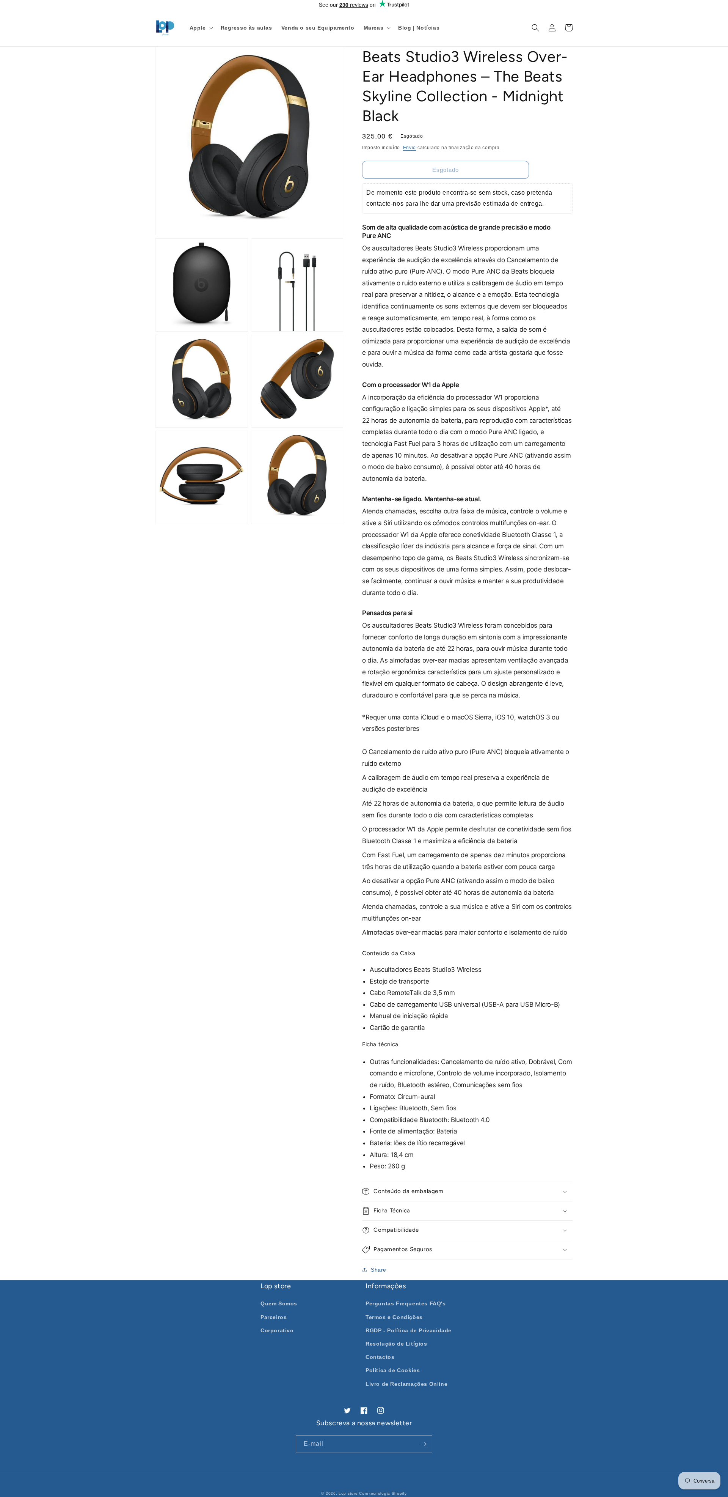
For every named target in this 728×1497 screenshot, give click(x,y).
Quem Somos (278, 1303)
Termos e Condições (394, 1317)
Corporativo (277, 1330)
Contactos (380, 1357)
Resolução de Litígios (396, 1344)
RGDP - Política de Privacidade (409, 1330)
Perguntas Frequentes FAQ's (406, 1303)
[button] (200, 28)
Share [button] (378, 1270)
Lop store (348, 1493)
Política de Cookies (393, 1370)
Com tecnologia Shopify (382, 1493)
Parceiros (273, 1317)
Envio (409, 147)
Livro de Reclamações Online (406, 1384)
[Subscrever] (423, 1444)
